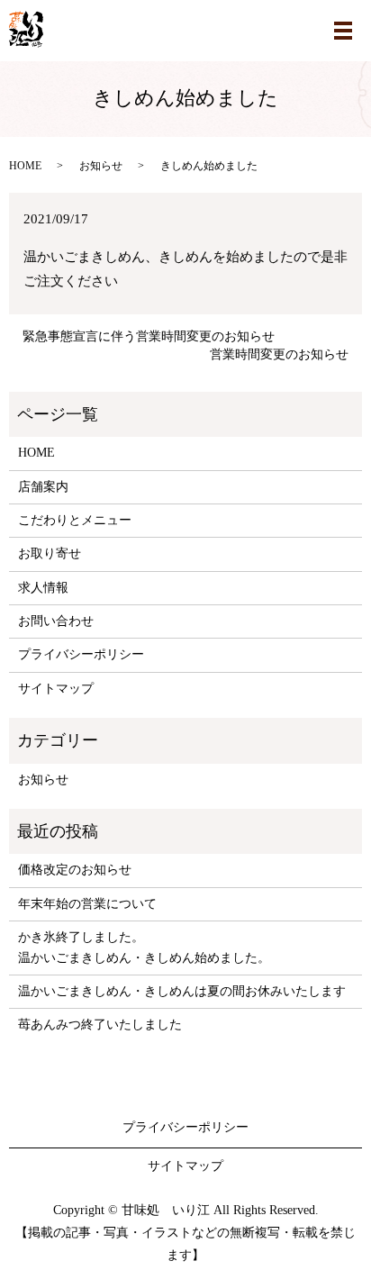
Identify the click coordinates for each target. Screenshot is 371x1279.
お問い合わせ (56, 621)
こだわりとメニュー (74, 520)
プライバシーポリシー (81, 654)
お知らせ (100, 165)
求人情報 (43, 587)
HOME (25, 165)
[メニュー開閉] (343, 31)
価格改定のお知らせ (74, 869)
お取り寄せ (49, 553)
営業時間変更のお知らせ (279, 354)
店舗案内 (43, 487)
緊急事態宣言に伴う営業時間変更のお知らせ (149, 336)
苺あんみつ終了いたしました (100, 1024)
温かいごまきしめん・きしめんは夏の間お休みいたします (182, 991)
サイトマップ (56, 688)
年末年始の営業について (87, 904)
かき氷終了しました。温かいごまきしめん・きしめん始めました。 (144, 947)
